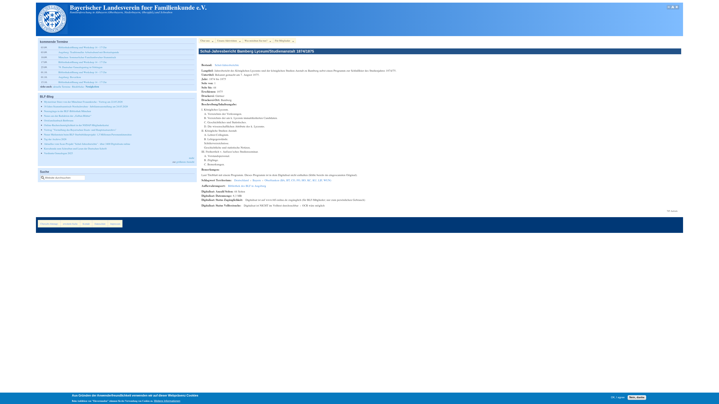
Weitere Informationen (167, 401)
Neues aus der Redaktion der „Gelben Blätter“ (67, 115)
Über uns (204, 41)
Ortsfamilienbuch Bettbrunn (58, 120)
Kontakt (86, 223)
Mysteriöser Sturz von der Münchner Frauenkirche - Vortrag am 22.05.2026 (83, 101)
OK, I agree (618, 397)
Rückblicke (78, 86)
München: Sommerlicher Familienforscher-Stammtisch (87, 57)
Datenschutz (100, 223)
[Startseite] (53, 33)
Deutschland (241, 180)
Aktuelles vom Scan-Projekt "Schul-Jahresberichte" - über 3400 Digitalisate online (87, 144)
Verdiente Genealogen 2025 (58, 153)
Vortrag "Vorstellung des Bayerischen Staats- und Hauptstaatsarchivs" (80, 129)
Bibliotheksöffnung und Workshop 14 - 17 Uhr (82, 47)
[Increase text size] (677, 9)
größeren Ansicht (185, 161)
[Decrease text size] (669, 9)
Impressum (115, 223)
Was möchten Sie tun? (255, 41)
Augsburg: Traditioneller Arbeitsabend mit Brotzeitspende (88, 52)
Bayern (257, 180)
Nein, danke (636, 397)
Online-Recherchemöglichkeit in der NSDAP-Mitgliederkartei (76, 125)
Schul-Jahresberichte (227, 65)
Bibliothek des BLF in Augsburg (247, 186)
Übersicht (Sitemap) (49, 223)
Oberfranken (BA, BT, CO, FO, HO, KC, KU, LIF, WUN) (298, 180)
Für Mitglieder (281, 41)
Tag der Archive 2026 (55, 139)
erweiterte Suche (70, 223)
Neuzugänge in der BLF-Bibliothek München (67, 111)
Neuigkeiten (92, 86)
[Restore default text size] (673, 9)
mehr (191, 158)
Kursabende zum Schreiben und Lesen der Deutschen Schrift (75, 148)
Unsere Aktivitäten (226, 41)
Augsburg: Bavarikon (69, 77)
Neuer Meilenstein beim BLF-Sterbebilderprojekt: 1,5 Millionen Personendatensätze (88, 134)
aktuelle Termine (61, 86)
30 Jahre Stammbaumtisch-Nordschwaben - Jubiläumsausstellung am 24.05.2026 (86, 106)
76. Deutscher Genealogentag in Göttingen (80, 67)
